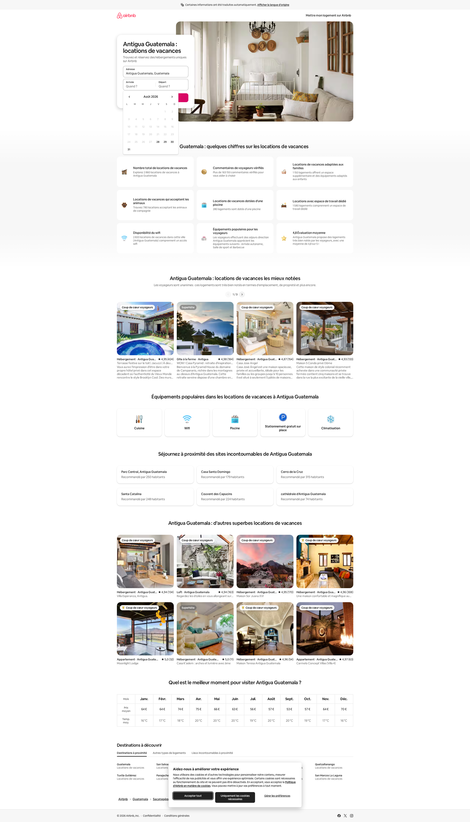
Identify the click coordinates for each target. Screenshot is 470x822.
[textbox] (139, 86)
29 (165, 142)
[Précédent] (228, 294)
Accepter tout (193, 795)
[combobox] (155, 73)
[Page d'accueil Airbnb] (126, 15)
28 (157, 142)
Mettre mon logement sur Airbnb (328, 15)
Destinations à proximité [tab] (132, 753)
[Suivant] (242, 294)
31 (129, 149)
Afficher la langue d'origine (273, 4)
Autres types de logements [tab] (169, 753)
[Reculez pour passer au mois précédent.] (129, 97)
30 (172, 142)
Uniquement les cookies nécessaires (235, 797)
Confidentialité (152, 815)
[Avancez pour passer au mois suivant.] (172, 97)
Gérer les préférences (277, 795)
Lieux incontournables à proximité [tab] (212, 753)
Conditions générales (176, 815)
